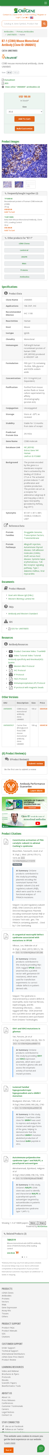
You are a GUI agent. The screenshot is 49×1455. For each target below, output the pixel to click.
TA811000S (9, 217)
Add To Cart (9, 212)
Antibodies (9, 31)
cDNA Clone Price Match (13, 1357)
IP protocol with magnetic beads (28, 687)
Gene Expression (9, 1307)
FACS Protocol (20, 679)
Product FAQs (8, 1327)
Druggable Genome (33, 532)
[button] (22, 1257)
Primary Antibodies (25, 31)
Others (5, 1316)
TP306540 (8, 198)
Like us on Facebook (13, 1426)
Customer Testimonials (12, 1406)
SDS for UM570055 (19, 628)
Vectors (5, 1301)
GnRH (28, 1141)
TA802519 (11, 1239)
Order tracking (30, 15)
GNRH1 (28, 1120)
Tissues (5, 1313)
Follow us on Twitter (14, 1429)
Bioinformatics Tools (11, 1386)
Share (42, 1223)
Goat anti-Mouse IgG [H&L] (20, 595)
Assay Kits (6, 1310)
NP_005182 (29, 447)
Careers (5, 1409)
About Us (6, 1397)
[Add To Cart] (17, 1253)
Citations (6, 1336)
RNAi (24, 263)
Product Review (9, 1359)
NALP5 (28, 1187)
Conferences (7, 1403)
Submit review (36, 763)
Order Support (8, 1348)
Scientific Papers (9, 1383)
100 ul (16, 72)
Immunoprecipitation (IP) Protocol (29, 683)
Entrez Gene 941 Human (31, 452)
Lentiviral (24, 250)
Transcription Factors (34, 535)
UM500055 (7, 709)
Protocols (6, 1377)
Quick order (17, 15)
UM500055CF (8, 725)
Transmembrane (31, 538)
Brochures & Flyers (10, 1374)
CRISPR (24, 257)
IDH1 (39, 1056)
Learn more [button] (9, 1443)
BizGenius (42, 1226)
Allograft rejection (32, 544)
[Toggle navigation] (45, 3)
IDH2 (22, 1059)
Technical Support (10, 1351)
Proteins (24, 270)
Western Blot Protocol (23, 666)
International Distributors (13, 1354)
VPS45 (31, 967)
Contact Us (7, 15)
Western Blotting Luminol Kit (21, 598)
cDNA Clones (24, 243)
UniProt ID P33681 (32, 456)
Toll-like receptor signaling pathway (34, 565)
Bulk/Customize (24, 128)
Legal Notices (8, 1412)
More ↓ (33, 1223)
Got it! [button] (9, 1450)
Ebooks (5, 1380)
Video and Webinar (10, 1371)
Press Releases (8, 1400)
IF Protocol (18, 674)
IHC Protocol (19, 670)
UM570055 (12, 34)
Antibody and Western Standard (23, 613)
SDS (3, 1333)
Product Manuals (9, 1330)
